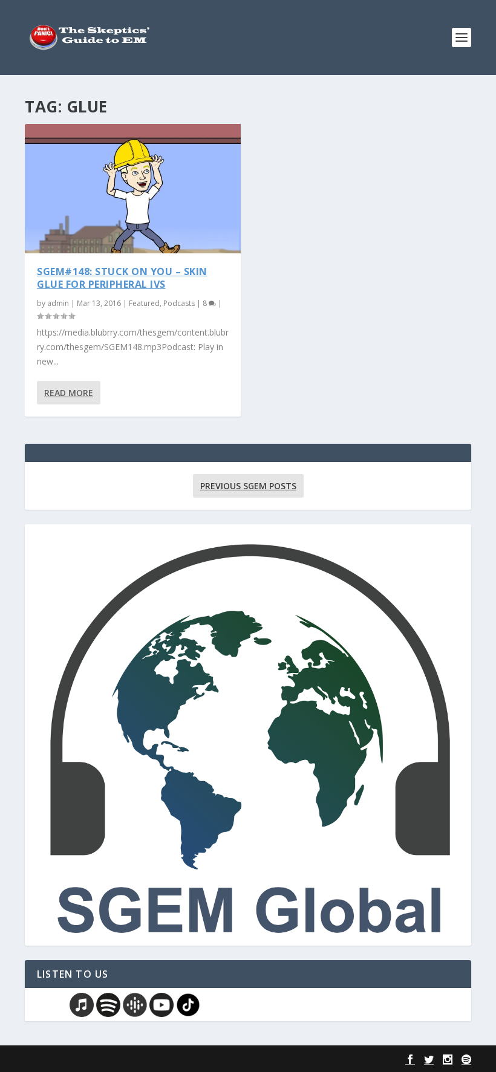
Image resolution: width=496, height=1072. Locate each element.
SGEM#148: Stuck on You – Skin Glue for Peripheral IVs (122, 278)
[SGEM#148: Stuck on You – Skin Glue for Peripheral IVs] (133, 188)
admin (58, 303)
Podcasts (179, 303)
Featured (144, 303)
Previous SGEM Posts (248, 486)
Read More (68, 392)
